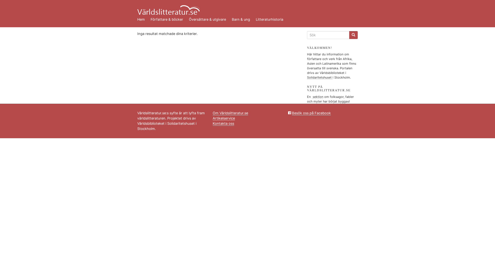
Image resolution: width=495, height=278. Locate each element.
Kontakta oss (223, 123)
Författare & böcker (167, 19)
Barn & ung (241, 19)
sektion (317, 97)
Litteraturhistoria (269, 19)
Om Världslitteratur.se (230, 113)
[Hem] (244, 8)
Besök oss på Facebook (311, 113)
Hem (141, 19)
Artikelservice (224, 118)
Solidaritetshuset (320, 77)
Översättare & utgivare (207, 19)
